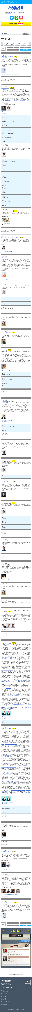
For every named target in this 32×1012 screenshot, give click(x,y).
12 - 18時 (25, 47)
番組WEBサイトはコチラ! (6, 659)
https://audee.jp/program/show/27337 (11, 74)
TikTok (8, 708)
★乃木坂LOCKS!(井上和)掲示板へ (21, 680)
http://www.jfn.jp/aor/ (8, 579)
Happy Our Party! (5, 401)
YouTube (4, 708)
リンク (4, 1002)
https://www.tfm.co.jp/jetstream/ (10, 837)
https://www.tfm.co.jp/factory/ (9, 497)
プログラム (5, 993)
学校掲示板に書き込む (7, 657)
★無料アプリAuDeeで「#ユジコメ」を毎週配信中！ (15, 100)
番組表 (4, 994)
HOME (4, 990)
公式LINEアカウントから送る (11, 658)
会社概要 (4, 998)
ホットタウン (5, 996)
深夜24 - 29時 (25, 49)
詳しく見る (16, 964)
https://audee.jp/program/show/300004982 (12, 370)
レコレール (4, 350)
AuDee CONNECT (5, 876)
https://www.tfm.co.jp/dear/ (9, 277)
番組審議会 (5, 1004)
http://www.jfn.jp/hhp (8, 420)
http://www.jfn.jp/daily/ (8, 345)
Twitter (26, 707)
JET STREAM (4, 825)
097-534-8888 (6, 987)
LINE (29, 707)
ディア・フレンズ (5, 257)
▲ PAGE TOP (16, 974)
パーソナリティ (6, 991)
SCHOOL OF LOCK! (6, 643)
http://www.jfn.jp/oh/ (7, 223)
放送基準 (4, 999)
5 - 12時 (13, 47)
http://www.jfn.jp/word (8, 251)
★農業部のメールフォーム (19, 695)
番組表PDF (25, 33)
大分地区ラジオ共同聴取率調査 (9, 1006)
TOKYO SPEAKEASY (6, 851)
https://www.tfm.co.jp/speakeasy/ (10, 867)
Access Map (27, 983)
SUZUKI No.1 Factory (6, 481)
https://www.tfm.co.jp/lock (9, 716)
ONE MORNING (5, 88)
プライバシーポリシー (7, 1001)
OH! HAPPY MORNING (6, 211)
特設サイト (8, 688)
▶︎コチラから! (6, 682)
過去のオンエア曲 (25, 941)
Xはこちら (6, 113)
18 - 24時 (13, 49)
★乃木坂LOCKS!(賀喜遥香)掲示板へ (18, 704)
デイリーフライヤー (6, 332)
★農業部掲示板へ (10, 695)
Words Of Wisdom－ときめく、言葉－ (10, 237)
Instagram (12, 708)
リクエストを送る (13, 23)
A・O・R (3, 564)
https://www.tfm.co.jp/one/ (9, 111)
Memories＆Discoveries (7, 56)
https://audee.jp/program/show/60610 (11, 894)
